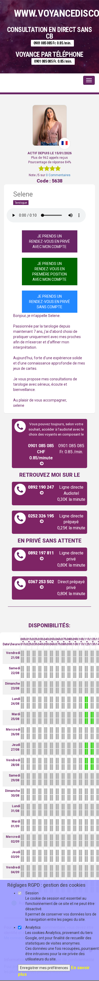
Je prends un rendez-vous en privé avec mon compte (49, 241)
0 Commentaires (58, 175)
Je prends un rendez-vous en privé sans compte (49, 301)
